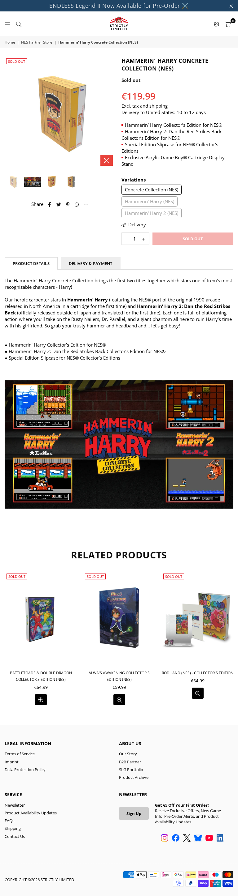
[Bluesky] (198, 838)
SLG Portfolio (131, 769)
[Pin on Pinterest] (68, 204)
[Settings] (216, 23)
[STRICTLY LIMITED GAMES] (119, 24)
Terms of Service (20, 754)
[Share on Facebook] (49, 204)
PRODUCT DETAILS (31, 263)
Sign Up (133, 813)
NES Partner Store (36, 42)
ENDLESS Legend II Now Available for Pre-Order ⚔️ (119, 5)
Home (10, 42)
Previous (10, 112)
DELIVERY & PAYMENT (90, 263)
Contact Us (15, 836)
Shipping (13, 828)
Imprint (12, 762)
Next (111, 112)
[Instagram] (164, 838)
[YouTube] (209, 838)
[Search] (18, 23)
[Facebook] (175, 838)
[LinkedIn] (220, 838)
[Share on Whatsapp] (77, 204)
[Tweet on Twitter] (58, 204)
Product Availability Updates (31, 813)
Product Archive (133, 777)
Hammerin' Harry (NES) (149, 201)
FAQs (9, 820)
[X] (187, 838)
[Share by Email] (86, 204)
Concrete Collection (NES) (151, 189)
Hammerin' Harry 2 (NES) (151, 213)
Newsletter (15, 805)
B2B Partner (130, 762)
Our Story (128, 754)
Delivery (136, 224)
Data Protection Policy (25, 769)
